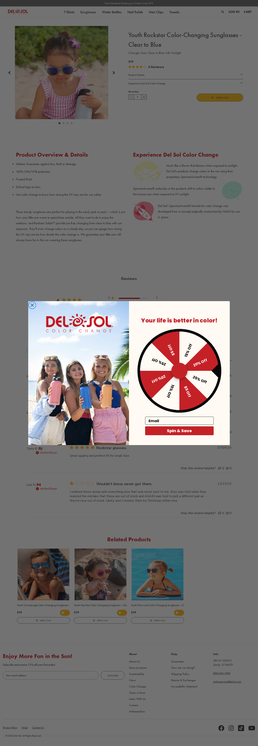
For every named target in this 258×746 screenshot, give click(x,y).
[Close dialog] (32, 305)
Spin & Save (179, 431)
